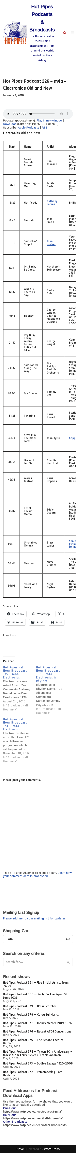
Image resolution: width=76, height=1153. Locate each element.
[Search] (64, 32)
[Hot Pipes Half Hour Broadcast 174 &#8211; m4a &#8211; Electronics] (19, 740)
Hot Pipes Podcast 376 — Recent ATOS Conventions (37, 1031)
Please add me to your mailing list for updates (34, 918)
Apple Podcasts (28, 127)
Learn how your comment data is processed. (37, 874)
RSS (44, 127)
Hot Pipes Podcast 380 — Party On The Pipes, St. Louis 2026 (35, 996)
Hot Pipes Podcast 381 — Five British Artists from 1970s (36, 984)
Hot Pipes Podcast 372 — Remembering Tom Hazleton (32, 1073)
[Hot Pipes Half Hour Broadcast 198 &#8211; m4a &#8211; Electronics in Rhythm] (52, 690)
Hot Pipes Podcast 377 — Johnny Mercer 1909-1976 (37, 1023)
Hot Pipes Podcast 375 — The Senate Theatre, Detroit (33, 1041)
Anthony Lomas (52, 202)
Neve (20, 1149)
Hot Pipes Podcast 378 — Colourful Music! (31, 1014)
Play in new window (49, 120)
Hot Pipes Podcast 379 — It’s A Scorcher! (30, 1006)
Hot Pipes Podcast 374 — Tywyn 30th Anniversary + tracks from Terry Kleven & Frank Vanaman (37, 1053)
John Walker (51, 242)
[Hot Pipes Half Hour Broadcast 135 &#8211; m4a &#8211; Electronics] (19, 688)
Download (9, 124)
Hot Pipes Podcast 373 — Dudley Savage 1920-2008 (38, 1063)
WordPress (52, 1149)
